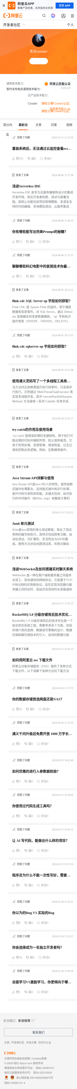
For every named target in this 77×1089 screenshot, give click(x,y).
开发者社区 (17, 1042)
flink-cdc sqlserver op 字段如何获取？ (40, 346)
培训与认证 (44, 1042)
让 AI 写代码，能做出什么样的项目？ (40, 840)
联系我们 (38, 1032)
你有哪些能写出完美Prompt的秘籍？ (40, 232)
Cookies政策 (39, 1058)
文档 (6, 1042)
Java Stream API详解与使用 (33, 478)
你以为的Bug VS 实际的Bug (33, 913)
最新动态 (23, 126)
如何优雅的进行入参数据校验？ (36, 771)
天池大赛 (31, 1042)
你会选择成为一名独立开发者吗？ (38, 947)
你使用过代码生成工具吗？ (32, 806)
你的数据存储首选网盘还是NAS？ (38, 699)
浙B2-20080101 (45, 1068)
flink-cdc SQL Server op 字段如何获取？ (42, 301)
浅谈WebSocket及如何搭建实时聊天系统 (42, 569)
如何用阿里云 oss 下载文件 (32, 660)
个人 (70, 24)
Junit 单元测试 (23, 523)
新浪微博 (24, 1020)
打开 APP (64, 5)
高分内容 (7, 126)
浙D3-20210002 (42, 1072)
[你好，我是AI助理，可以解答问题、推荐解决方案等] (53, 15)
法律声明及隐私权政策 (17, 1058)
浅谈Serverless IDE (26, 186)
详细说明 (65, 88)
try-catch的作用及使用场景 (32, 429)
